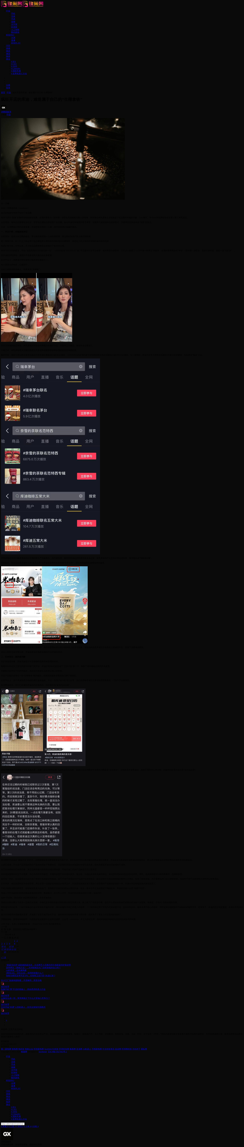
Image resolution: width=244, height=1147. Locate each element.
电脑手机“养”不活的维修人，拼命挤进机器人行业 (23, 989)
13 (10, 946)
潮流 (8, 54)
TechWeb (48, 1049)
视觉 (8, 51)
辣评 (8, 56)
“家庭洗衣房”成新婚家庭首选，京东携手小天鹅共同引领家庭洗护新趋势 (38, 965)
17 (2, 949)
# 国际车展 (16, 71)
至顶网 (79, 1049)
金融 (13, 22)
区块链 (14, 27)
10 (2, 946)
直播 (13, 40)
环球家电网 (39, 1049)
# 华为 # (19, 1126)
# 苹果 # (4, 1126)
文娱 (13, 16)
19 (7, 949)
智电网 (15, 1049)
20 (10, 949)
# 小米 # (27, 1126)
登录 (8, 88)
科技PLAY (16, 43)
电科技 (21, 1049)
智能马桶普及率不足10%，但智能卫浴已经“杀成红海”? (30, 976)
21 (13, 949)
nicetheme (43, 1052)
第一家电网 (6, 1049)
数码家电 (15, 32)
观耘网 (144, 1049)
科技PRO (10, 35)
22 (15, 949)
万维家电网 (97, 1049)
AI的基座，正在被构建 (16, 970)
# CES (14, 64)
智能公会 (29, 1049)
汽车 (8, 46)
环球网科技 (127, 1049)
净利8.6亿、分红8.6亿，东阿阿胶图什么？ (25, 973)
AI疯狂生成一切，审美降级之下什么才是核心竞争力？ (25, 998)
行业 (8, 11)
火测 (13, 38)
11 (5, 946)
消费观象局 (6, 112)
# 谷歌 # (35, 1126)
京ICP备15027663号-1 (57, 1052)
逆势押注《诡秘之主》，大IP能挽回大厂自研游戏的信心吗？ (33, 968)
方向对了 (136, 1049)
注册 (8, 85)
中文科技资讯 (108, 1049)
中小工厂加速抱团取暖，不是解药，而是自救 (21, 980)
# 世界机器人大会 (19, 73)
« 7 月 (3, 957)
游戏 (8, 48)
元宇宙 (14, 24)
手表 (13, 19)
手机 (13, 13)
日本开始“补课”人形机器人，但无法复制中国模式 (23, 1007)
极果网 (73, 1049)
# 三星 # (12, 1126)
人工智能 (15, 30)
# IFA (13, 61)
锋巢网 (24, 1052)
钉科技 (55, 1049)
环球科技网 (64, 1049)
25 (5, 952)
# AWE (14, 66)
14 (13, 946)
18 (5, 949)
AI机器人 (87, 1049)
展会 (8, 59)
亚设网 (118, 1049)
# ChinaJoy (15, 68)
